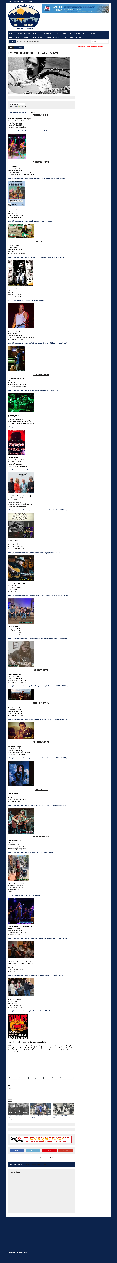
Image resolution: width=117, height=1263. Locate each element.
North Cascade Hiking (89, 33)
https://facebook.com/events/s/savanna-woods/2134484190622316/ (32, 852)
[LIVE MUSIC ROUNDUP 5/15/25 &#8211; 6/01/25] (63, 1109)
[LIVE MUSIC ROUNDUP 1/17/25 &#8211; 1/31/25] (18, 1109)
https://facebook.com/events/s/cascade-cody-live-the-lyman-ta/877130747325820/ (37, 805)
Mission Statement (74, 33)
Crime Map (27, 33)
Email (10, 1)
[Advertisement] (24, 1236)
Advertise (16, 1)
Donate (40, 37)
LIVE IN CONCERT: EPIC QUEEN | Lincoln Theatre (26, 300)
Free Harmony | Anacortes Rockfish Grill (22, 470)
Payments (31, 1)
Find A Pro (23, 1)
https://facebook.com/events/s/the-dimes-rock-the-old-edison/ (30, 1011)
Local (10, 33)
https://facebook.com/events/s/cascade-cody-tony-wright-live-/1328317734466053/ (37, 938)
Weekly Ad (48, 37)
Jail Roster (56, 33)
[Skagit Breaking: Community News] (24, 17)
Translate (23, 106)
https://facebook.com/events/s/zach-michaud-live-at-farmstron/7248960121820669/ (38, 178)
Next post (47, 1158)
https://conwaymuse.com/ (17, 427)
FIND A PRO (56, 37)
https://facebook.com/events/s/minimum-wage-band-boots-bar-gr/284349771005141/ (38, 596)
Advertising (73, 37)
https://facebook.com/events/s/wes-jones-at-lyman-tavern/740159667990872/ (35, 975)
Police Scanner (46, 33)
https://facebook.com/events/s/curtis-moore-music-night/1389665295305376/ (35, 553)
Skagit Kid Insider (14, 37)
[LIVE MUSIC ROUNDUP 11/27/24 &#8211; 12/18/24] (40, 1109)
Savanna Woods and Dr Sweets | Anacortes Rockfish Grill (28, 131)
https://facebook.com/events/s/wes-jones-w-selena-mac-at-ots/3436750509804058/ (37, 510)
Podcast (64, 37)
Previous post (36, 1158)
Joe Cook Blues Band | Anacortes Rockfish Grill (25, 895)
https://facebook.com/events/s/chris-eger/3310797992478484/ (30, 221)
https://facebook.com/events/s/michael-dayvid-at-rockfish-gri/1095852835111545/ (37, 719)
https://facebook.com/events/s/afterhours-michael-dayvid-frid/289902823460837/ (37, 343)
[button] (39, 75)
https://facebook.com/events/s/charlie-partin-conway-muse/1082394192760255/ (36, 257)
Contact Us (18, 33)
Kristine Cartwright (20, 112)
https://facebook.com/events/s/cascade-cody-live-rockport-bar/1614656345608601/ (37, 639)
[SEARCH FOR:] (99, 41)
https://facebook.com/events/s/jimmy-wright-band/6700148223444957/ (33, 390)
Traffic (65, 33)
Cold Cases (36, 33)
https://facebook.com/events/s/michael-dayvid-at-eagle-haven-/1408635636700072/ (38, 686)
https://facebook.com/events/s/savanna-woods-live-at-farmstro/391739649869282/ (37, 758)
